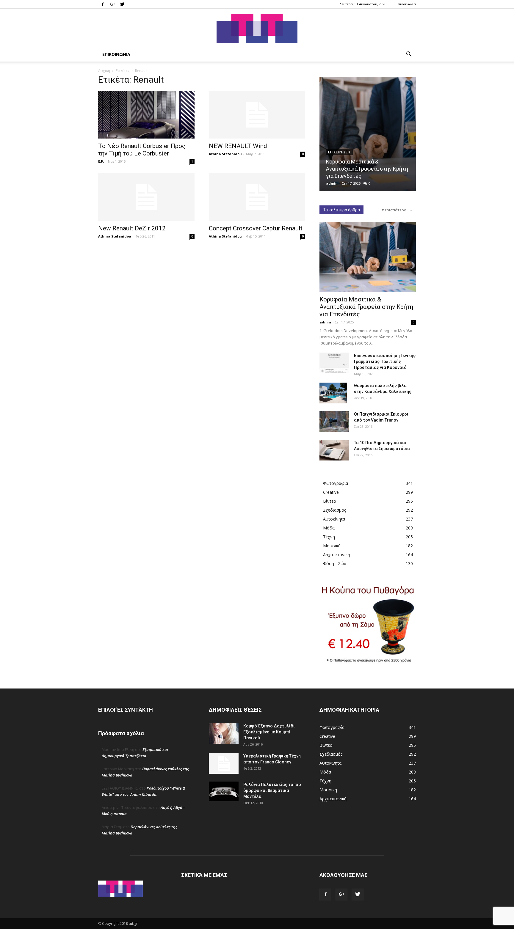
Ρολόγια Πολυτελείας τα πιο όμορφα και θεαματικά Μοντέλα (272, 790)
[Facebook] (102, 4)
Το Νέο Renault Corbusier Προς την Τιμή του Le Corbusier (141, 149)
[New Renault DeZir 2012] (146, 197)
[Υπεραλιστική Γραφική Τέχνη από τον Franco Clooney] (224, 763)
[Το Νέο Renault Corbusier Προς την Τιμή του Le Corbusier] (146, 115)
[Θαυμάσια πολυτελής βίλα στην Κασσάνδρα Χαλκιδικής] (333, 393)
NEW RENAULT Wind (238, 146)
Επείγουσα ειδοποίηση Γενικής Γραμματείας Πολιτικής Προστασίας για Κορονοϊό (385, 361)
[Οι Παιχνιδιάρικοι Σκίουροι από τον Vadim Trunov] (334, 421)
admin (332, 183)
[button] (409, 55)
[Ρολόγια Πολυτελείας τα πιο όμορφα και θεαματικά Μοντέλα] (224, 791)
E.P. (101, 161)
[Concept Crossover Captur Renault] (257, 197)
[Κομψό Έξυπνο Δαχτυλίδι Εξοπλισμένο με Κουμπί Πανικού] (224, 733)
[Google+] (112, 4)
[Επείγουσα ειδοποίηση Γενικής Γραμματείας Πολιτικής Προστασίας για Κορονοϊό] (334, 363)
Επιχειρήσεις (339, 152)
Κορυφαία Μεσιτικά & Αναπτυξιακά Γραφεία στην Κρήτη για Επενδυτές (367, 168)
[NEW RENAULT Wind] (257, 115)
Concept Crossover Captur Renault (256, 228)
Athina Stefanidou (225, 154)
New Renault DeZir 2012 (132, 228)
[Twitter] (122, 4)
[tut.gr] (257, 28)
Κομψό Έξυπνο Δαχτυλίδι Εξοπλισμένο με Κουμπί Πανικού (269, 732)
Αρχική (104, 70)
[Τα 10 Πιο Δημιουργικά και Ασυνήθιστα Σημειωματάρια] (334, 450)
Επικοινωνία (406, 4)
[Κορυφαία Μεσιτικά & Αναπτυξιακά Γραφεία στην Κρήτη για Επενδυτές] (367, 134)
